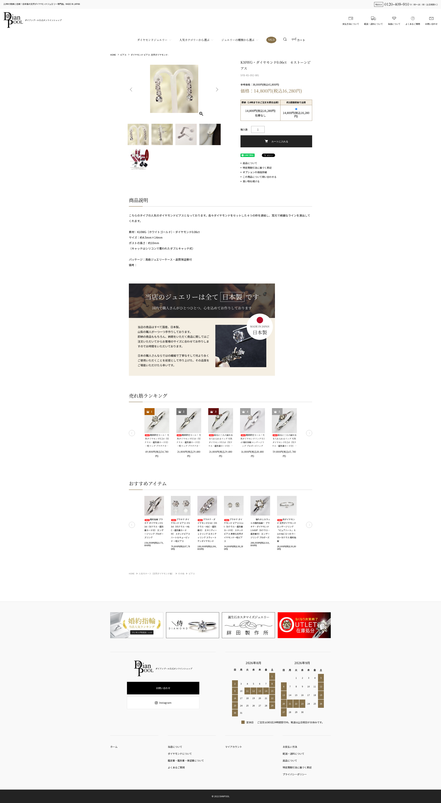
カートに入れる (279, 141)
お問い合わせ (431, 23)
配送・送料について (373, 23)
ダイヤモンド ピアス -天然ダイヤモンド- (149, 54)
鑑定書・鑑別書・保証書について (186, 760)
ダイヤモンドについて (180, 753)
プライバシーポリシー (295, 774)
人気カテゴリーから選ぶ (194, 40)
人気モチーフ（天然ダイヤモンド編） (156, 573)
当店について (394, 23)
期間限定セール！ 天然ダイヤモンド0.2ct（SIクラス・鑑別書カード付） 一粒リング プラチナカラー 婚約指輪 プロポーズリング (157, 440)
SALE (271, 39)
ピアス (123, 54)
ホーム (113, 746)
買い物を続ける (251, 181)
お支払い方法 (290, 746)
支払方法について (350, 23)
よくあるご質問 (413, 23)
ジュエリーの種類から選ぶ (237, 40)
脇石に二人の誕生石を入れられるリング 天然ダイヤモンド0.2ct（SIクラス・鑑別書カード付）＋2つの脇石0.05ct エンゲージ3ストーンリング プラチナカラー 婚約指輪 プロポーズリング (284, 440)
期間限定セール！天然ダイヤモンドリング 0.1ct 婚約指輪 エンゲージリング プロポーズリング (252, 440)
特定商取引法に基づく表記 (257, 167)
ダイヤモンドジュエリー (152, 40)
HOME (113, 54)
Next (216, 88)
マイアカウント (233, 746)
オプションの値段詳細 (255, 172)
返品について (250, 163)
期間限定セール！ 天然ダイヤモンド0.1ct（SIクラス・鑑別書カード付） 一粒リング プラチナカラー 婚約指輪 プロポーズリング (188, 440)
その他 (181, 573)
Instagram (165, 702)
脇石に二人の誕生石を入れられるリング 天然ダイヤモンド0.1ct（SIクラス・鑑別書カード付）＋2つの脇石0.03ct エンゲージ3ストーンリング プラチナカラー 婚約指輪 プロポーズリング (220, 440)
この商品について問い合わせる (259, 177)
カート (301, 40)
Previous (131, 88)
